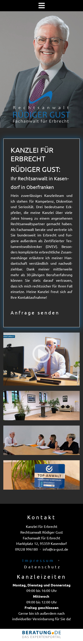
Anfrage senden (35, 312)
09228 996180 (26, 549)
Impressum (38, 560)
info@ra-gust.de (55, 549)
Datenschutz (42, 566)
